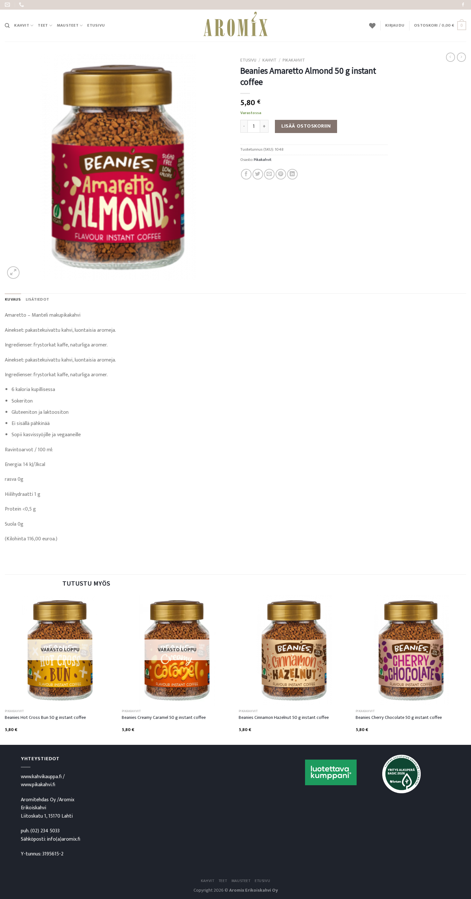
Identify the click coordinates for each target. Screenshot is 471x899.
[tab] (13, 299)
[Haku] (7, 26)
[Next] (466, 670)
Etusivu (96, 25)
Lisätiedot (37, 299)
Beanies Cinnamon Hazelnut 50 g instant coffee (284, 718)
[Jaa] (246, 174)
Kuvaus (13, 299)
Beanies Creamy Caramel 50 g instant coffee (164, 718)
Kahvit (21, 25)
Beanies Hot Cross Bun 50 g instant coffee (45, 718)
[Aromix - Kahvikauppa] (235, 26)
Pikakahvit (294, 60)
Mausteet (67, 25)
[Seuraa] (463, 5)
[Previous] (5, 670)
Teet (43, 25)
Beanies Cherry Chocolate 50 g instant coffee (399, 718)
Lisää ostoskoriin (306, 126)
